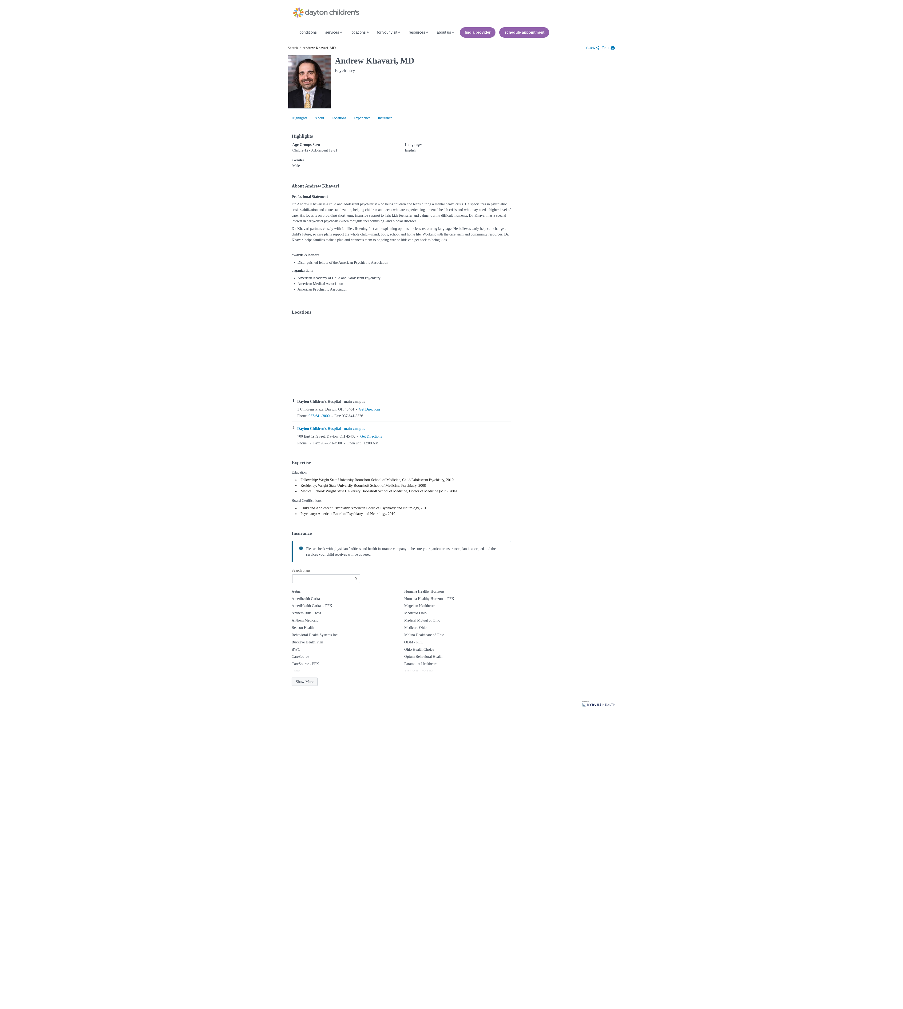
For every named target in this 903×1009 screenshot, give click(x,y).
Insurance (385, 118)
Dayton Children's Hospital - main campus (331, 429)
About (319, 118)
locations (358, 32)
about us (444, 32)
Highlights (299, 118)
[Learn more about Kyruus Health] (598, 704)
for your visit (387, 32)
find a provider (478, 32)
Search (293, 48)
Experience (362, 118)
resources (417, 32)
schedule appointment (524, 32)
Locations (339, 118)
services (332, 32)
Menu (291, 32)
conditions (308, 32)
